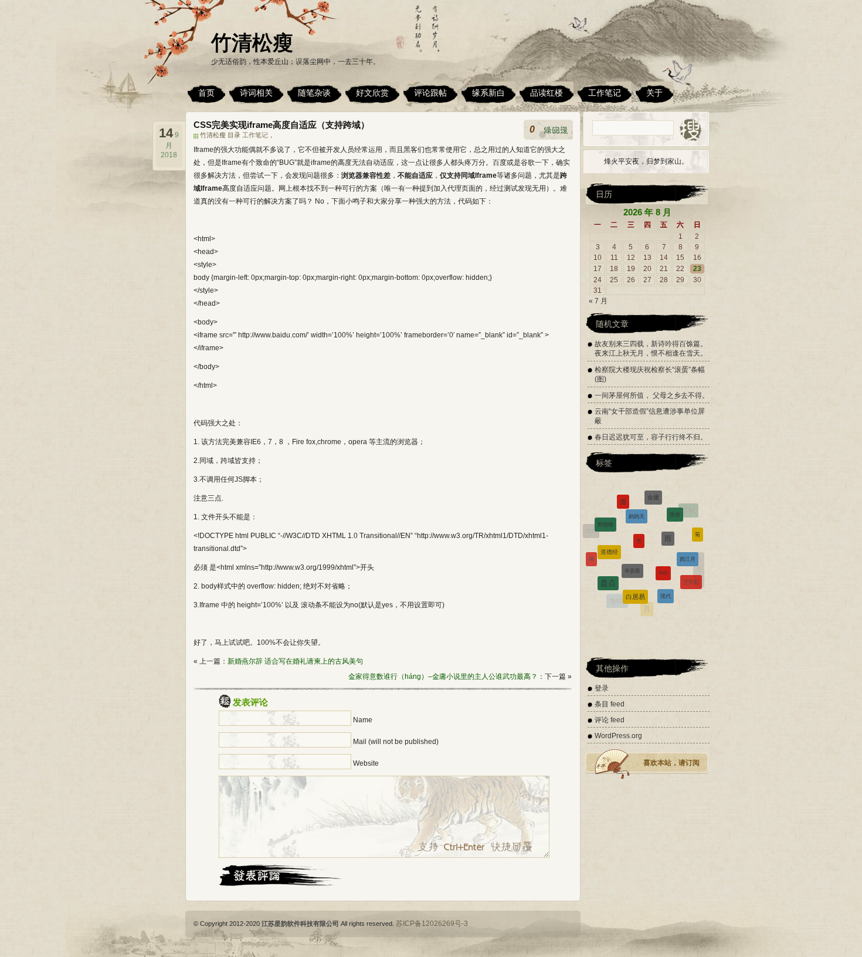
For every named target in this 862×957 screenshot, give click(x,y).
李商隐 (617, 594)
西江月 (687, 540)
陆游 (675, 502)
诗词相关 (256, 92)
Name (362, 720)
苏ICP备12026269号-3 (432, 923)
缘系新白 (488, 92)
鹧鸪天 (636, 499)
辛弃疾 (632, 545)
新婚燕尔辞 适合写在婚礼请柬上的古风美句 (295, 661)
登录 (602, 688)
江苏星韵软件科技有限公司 (300, 923)
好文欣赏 (372, 92)
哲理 (641, 608)
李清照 (596, 578)
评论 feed (610, 720)
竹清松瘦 (252, 42)
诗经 (663, 547)
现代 (665, 577)
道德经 (609, 531)
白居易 (635, 576)
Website (366, 763)
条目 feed (610, 704)
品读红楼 (546, 92)
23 (697, 269)
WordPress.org (618, 736)
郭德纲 (605, 512)
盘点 (608, 566)
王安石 (691, 570)
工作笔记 (604, 92)
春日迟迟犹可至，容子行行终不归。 (651, 437)
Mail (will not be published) (396, 742)
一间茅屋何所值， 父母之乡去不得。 (652, 395)
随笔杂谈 (314, 92)
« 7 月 (598, 301)
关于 (654, 92)
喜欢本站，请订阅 (671, 763)
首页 (206, 92)
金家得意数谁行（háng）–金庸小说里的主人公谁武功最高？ (443, 676)
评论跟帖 (430, 92)
